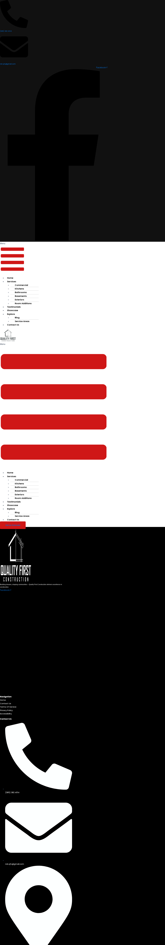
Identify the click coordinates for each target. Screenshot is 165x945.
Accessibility (6, 713)
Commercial (21, 285)
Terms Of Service (8, 706)
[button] (12, 258)
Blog (17, 317)
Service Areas (22, 516)
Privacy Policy (6, 710)
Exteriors (19, 299)
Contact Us (13, 324)
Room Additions (23, 498)
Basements (21, 296)
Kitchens (19, 288)
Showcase (12, 310)
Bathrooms (21, 292)
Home (10, 277)
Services (11, 281)
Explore (11, 508)
